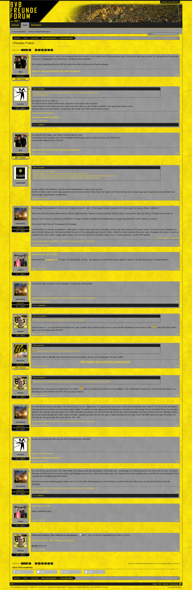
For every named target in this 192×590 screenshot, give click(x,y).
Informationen (36, 25)
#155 (177, 550)
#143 (177, 153)
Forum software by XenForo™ (28, 587)
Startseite (15, 25)
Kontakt (154, 584)
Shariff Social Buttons (57, 587)
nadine (20, 270)
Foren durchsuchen (19, 31)
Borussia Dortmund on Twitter (44, 254)
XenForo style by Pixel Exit (99, 587)
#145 (177, 245)
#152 (177, 461)
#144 (177, 198)
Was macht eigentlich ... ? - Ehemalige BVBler (43, 46)
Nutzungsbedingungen (175, 587)
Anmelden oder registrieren (170, 2)
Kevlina (21, 331)
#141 (177, 75)
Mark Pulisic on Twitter (41, 506)
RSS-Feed (180, 584)
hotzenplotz (20, 224)
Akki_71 (35, 124)
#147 (177, 301)
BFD (12, 584)
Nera (20, 72)
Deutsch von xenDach (78, 587)
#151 (177, 425)
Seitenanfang (174, 584)
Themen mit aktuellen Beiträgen (39, 31)
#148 (177, 334)
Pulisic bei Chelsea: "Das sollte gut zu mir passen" (53, 540)
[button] (22, 572)
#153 (177, 491)
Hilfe (159, 584)
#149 (177, 366)
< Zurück (24, 50)
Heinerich (36, 305)
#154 (177, 520)
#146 (177, 268)
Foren (25, 25)
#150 (177, 395)
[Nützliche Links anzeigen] (178, 38)
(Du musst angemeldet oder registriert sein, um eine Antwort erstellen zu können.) (154, 563)
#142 (177, 121)
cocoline (20, 104)
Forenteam (73, 46)
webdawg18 (20, 183)
